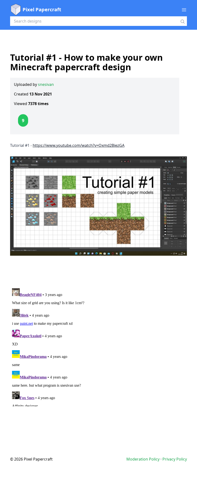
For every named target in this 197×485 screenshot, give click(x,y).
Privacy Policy (174, 459)
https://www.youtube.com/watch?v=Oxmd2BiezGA (78, 145)
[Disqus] (98, 346)
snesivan (46, 84)
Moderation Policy (143, 459)
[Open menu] (184, 9)
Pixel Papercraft (42, 9)
